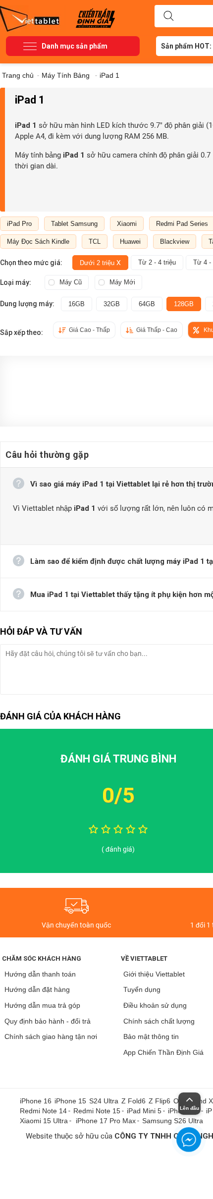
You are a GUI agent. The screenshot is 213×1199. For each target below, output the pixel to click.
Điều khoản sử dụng (155, 1005)
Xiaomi (127, 223)
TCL (95, 241)
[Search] (168, 16)
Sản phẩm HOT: (186, 46)
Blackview (174, 241)
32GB (112, 304)
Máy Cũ (70, 282)
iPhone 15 (70, 1101)
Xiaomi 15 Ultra (44, 1121)
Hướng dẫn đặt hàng (37, 989)
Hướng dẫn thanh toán (40, 974)
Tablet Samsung (74, 223)
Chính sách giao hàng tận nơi (50, 1036)
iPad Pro (19, 223)
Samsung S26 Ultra (172, 1121)
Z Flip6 (159, 1101)
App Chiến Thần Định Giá (163, 1052)
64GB (147, 304)
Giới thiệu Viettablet (154, 974)
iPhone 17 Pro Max (106, 1121)
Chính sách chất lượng (159, 1021)
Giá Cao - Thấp (89, 330)
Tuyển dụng (141, 989)
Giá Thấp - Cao (156, 330)
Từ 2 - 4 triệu (157, 262)
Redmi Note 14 (43, 1111)
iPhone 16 (36, 1101)
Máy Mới (122, 282)
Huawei (130, 241)
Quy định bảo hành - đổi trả (47, 1021)
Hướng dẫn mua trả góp (42, 1005)
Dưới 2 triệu (100, 263)
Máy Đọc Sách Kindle (38, 241)
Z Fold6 (133, 1101)
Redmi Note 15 (96, 1111)
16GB (76, 304)
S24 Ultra (103, 1101)
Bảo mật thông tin (151, 1036)
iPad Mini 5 (144, 1111)
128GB (184, 304)
